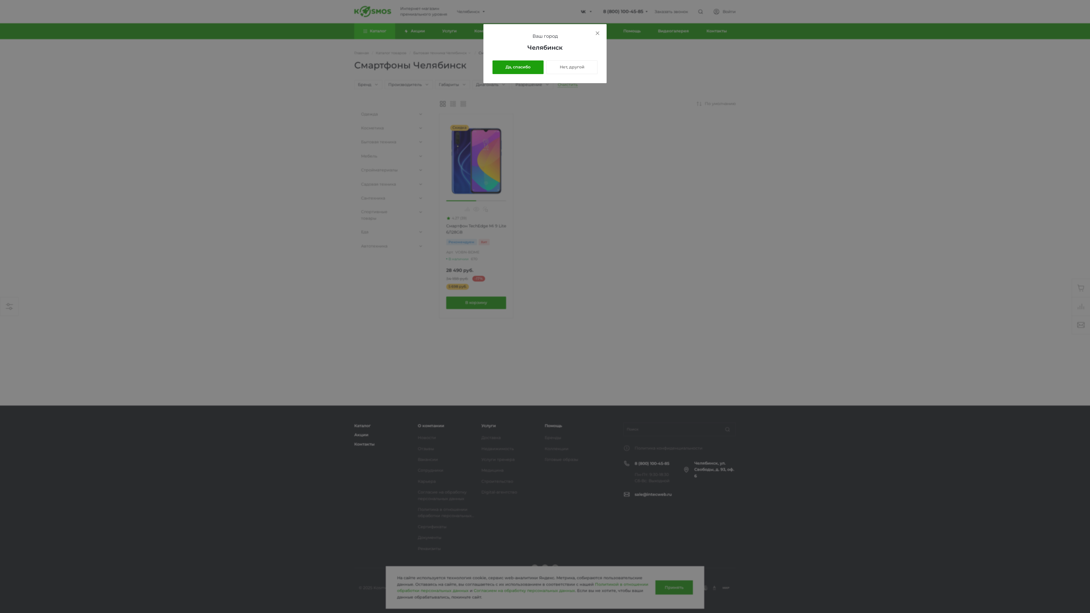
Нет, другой (572, 67)
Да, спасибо (518, 67)
